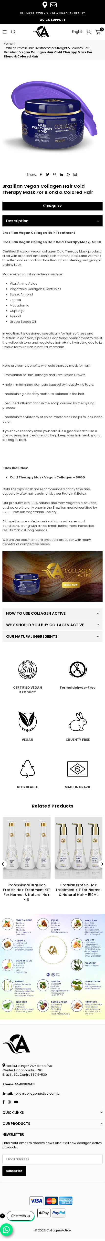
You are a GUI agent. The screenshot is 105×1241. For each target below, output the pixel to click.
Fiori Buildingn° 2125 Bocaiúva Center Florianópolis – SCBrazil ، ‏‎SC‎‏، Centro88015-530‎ (27, 1070)
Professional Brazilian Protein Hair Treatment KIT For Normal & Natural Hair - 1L (26, 892)
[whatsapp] (52, 600)
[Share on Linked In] (61, 174)
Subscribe (14, 1171)
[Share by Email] (75, 174)
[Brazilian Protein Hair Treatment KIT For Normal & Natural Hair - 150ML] (79, 848)
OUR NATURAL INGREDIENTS (32, 636)
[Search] (13, 31)
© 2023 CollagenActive (52, 1230)
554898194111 (25, 1084)
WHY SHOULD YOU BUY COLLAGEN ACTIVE (45, 624)
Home (8, 44)
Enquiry (54, 206)
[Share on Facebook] (41, 174)
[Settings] (88, 32)
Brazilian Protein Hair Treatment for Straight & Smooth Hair (46, 48)
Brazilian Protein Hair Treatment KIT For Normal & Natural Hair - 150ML (78, 890)
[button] (98, 32)
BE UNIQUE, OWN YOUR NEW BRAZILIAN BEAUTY (52, 13)
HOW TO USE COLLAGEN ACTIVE (36, 613)
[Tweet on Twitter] (48, 174)
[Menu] (4, 31)
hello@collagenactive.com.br (37, 1093)
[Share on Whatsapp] (68, 174)
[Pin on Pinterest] (54, 174)
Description (17, 220)
